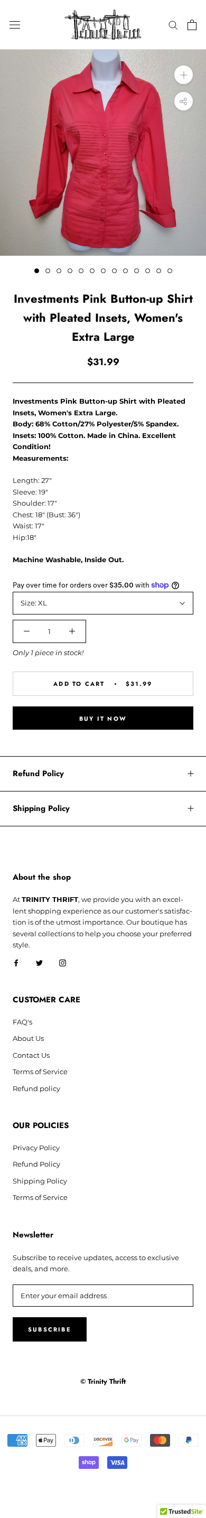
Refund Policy (38, 773)
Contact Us (31, 1055)
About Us (28, 1038)
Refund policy (36, 1088)
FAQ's (22, 1022)
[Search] (173, 24)
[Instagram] (62, 962)
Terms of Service (40, 1071)
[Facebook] (16, 962)
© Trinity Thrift (103, 1381)
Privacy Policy (36, 1147)
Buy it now (103, 718)
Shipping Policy (41, 808)
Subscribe (49, 1329)
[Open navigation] (15, 25)
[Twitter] (39, 962)
